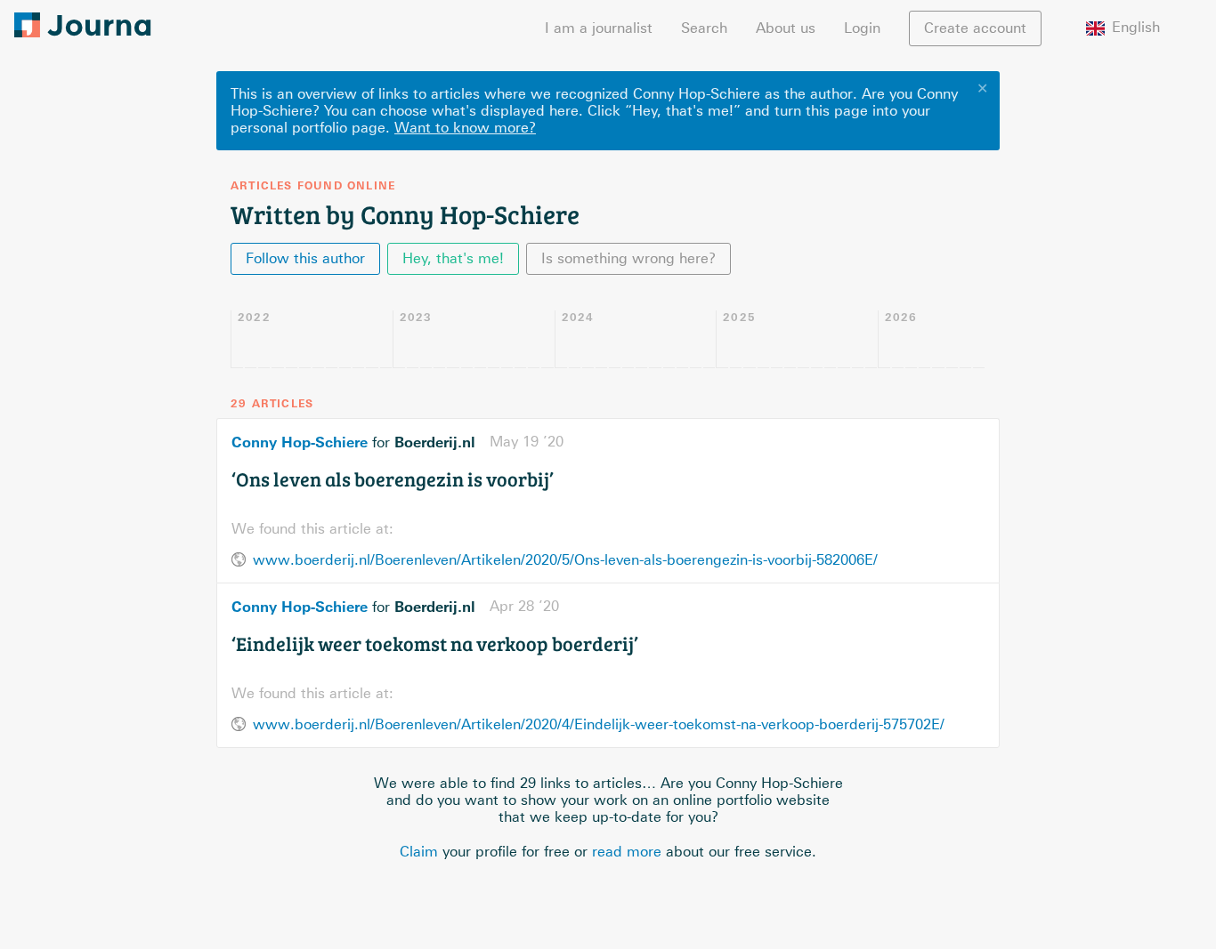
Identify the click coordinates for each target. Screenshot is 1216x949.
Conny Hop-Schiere (299, 442)
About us (785, 28)
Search (704, 28)
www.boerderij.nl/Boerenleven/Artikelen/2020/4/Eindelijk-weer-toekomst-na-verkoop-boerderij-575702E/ (598, 724)
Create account (975, 28)
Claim (419, 851)
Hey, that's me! (453, 258)
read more (626, 851)
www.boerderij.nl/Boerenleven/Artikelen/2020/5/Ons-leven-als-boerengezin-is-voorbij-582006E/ (565, 559)
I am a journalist (599, 28)
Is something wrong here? (628, 258)
